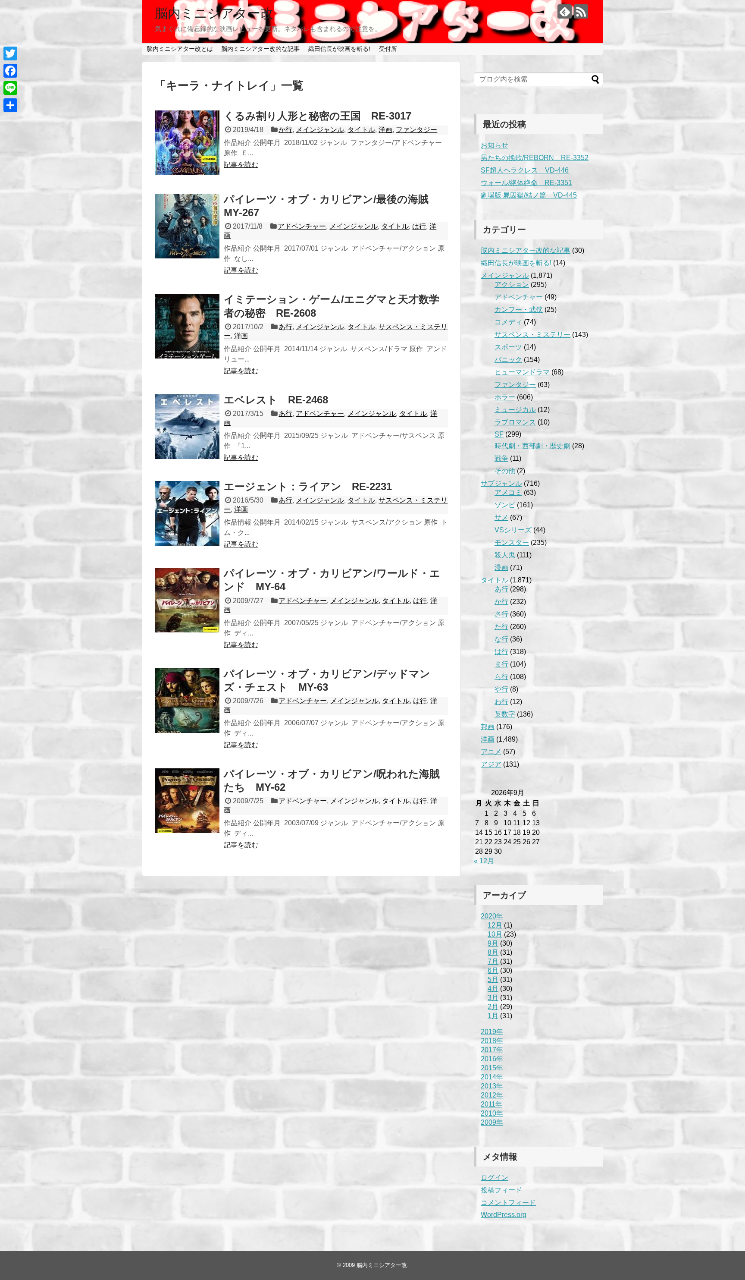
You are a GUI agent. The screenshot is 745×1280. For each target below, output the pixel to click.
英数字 (505, 714)
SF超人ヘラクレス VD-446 (525, 170)
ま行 (501, 664)
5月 (493, 979)
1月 (493, 1015)
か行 (285, 129)
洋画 (385, 129)
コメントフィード (508, 1202)
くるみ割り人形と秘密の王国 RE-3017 (317, 116)
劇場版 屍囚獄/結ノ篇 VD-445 (529, 195)
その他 (505, 471)
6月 (493, 970)
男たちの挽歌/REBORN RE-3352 (534, 157)
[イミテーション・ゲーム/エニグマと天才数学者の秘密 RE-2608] (187, 326)
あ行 (285, 326)
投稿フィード (501, 1190)
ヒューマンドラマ (522, 372)
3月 (493, 997)
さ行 (501, 614)
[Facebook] (10, 70)
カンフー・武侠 (519, 309)
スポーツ (508, 347)
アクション (512, 284)
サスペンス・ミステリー (532, 334)
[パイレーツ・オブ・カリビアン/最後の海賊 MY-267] (187, 226)
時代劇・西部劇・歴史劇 (532, 446)
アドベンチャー (302, 226)
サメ (501, 517)
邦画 (488, 726)
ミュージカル (515, 409)
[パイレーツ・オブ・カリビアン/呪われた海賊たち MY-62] (187, 800)
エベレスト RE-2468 (276, 400)
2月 (493, 1006)
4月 (493, 988)
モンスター (512, 542)
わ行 (501, 701)
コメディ (508, 322)
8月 (493, 952)
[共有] (10, 105)
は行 (419, 226)
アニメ (491, 751)
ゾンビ (505, 505)
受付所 (388, 48)
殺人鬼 (505, 555)
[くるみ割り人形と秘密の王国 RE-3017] (187, 142)
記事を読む (241, 164)
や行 (501, 689)
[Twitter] (10, 53)
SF (499, 434)
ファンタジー (416, 129)
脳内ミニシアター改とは (180, 48)
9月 (493, 943)
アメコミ (508, 492)
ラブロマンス (515, 422)
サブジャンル (501, 483)
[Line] (10, 88)
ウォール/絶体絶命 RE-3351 (526, 182)
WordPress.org (503, 1214)
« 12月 (484, 861)
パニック (508, 359)
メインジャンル (320, 129)
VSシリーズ (513, 530)
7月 (493, 961)
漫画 (501, 567)
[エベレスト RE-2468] (187, 426)
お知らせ (494, 145)
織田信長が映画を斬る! (339, 48)
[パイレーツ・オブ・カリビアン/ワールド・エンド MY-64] (187, 600)
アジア (491, 764)
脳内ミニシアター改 (214, 13)
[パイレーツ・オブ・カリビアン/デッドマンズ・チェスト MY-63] (187, 700)
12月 (495, 925)
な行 (501, 639)
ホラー (505, 397)
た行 (501, 626)
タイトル (361, 129)
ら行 (501, 676)
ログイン (494, 1177)
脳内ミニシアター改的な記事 (260, 48)
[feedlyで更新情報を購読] (564, 11)
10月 (495, 934)
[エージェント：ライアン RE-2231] (187, 513)
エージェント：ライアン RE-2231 (308, 486)
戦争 (501, 458)
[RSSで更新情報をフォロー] (581, 11)
